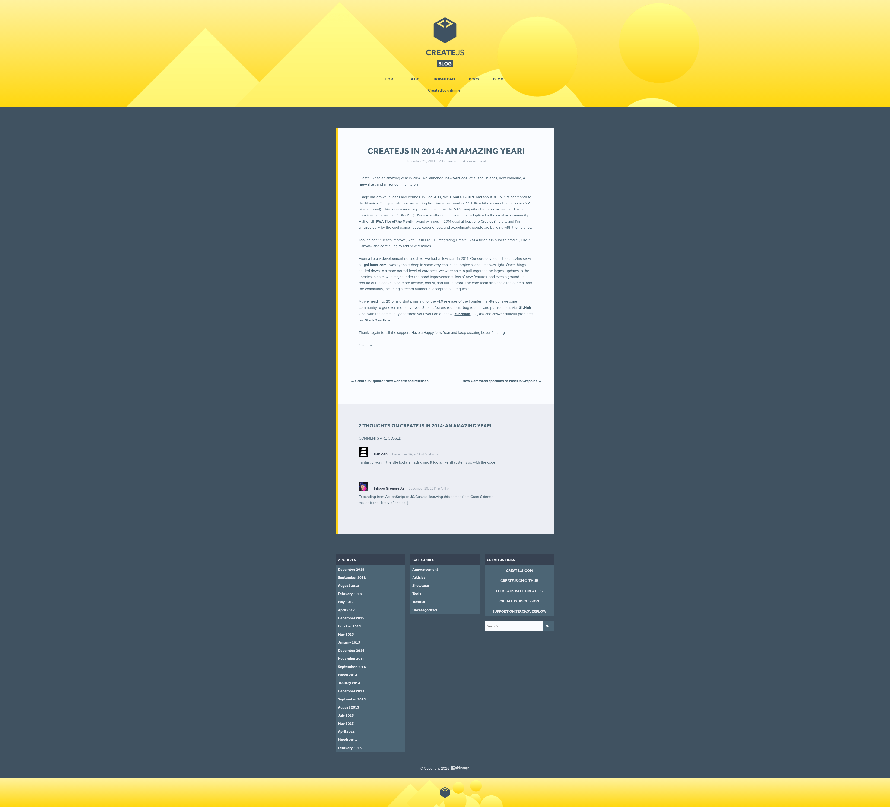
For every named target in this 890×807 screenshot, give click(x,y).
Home (390, 79)
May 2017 (346, 601)
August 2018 (348, 585)
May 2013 (346, 723)
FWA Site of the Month (394, 221)
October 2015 (349, 626)
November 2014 (351, 658)
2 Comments (448, 161)
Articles (419, 577)
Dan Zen (381, 454)
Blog (415, 79)
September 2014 (352, 666)
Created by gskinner (445, 90)
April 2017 (346, 610)
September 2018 (352, 577)
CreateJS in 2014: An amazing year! (446, 151)
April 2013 (346, 731)
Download (444, 79)
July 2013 (346, 715)
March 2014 (347, 674)
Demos (499, 79)
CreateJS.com (519, 570)
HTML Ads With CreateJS (519, 591)
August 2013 (348, 707)
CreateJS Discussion (519, 601)
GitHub (525, 307)
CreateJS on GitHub (519, 580)
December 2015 (351, 618)
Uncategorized (424, 610)
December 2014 (351, 650)
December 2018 (351, 569)
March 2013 (347, 739)
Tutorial (418, 601)
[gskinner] (460, 766)
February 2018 (350, 593)
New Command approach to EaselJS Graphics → (502, 380)
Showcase (420, 585)
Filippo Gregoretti (389, 488)
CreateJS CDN (462, 197)
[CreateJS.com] (445, 36)
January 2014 (349, 682)
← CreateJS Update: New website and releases (390, 380)
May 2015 (346, 634)
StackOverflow (377, 320)
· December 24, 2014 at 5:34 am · (414, 454)
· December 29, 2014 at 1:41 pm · (430, 489)
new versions (456, 178)
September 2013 (352, 699)
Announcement (474, 161)
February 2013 (350, 747)
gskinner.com (375, 264)
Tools (416, 593)
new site (367, 184)
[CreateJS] (445, 792)
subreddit (463, 313)
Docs (474, 79)
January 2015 (349, 642)
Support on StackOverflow (519, 611)
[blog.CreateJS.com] (445, 63)
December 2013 (351, 691)
